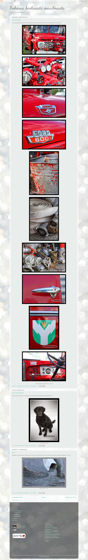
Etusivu (44, 497)
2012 (15, 520)
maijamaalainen (22, 525)
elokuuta (17, 514)
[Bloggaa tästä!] (40, 386)
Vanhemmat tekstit (70, 497)
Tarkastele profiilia (21, 527)
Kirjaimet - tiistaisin (49, 526)
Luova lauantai (48, 532)
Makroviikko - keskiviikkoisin (51, 527)
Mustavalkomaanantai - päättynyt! (52, 537)
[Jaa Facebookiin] (43, 386)
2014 (15, 509)
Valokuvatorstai (48, 529)
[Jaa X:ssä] (41, 386)
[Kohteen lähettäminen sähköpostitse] (39, 386)
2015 (15, 507)
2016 (15, 505)
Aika (13, 452)
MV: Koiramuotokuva (18, 393)
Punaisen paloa (16, 20)
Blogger (47, 556)
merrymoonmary (71, 555)
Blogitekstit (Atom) (19, 500)
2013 (15, 518)
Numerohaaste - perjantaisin (51, 531)
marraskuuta (17, 510)
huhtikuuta (17, 516)
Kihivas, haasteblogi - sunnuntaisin (52, 534)
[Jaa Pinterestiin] (44, 386)
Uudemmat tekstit (17, 497)
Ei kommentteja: (33, 386)
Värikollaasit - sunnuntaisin (51, 535)
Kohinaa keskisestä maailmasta (37, 8)
